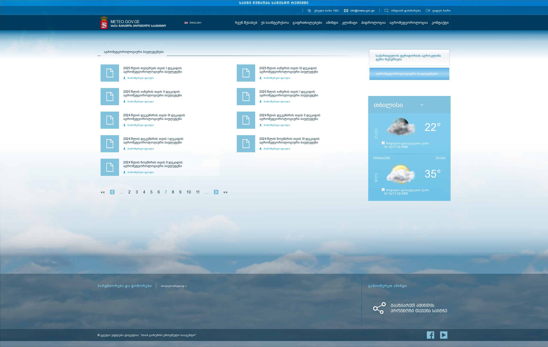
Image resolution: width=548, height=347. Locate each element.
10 (188, 192)
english (195, 22)
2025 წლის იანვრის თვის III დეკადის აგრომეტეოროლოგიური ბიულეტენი (246, 73)
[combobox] (411, 105)
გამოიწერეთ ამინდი (387, 286)
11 (198, 192)
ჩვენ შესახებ (246, 23)
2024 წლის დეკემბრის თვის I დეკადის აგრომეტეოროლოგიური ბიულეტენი (110, 143)
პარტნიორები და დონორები (124, 286)
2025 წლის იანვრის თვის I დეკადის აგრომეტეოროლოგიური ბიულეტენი (246, 96)
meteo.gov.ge (138, 23)
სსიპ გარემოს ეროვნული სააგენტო (104, 22)
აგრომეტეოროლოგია (408, 23)
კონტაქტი (440, 23)
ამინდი (332, 23)
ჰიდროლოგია (373, 23)
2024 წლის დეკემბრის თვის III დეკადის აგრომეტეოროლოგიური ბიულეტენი (110, 120)
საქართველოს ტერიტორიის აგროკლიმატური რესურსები (408, 57)
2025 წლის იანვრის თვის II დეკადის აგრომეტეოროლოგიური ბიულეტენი (110, 96)
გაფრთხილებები (307, 23)
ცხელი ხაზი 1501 (326, 10)
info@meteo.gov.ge (362, 10)
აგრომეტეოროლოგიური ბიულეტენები (407, 74)
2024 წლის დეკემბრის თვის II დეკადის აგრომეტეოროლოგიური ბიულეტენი (246, 120)
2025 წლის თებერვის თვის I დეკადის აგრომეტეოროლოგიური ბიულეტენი (110, 73)
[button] (421, 105)
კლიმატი (349, 23)
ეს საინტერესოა (275, 23)
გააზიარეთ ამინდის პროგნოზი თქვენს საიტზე (419, 308)
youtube (443, 335)
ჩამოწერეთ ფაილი (141, 77)
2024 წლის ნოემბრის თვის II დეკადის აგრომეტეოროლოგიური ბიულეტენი (110, 167)
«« (103, 192)
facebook (430, 335)
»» (225, 192)
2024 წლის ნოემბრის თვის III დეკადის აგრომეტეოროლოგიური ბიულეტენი (246, 143)
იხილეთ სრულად (173, 285)
